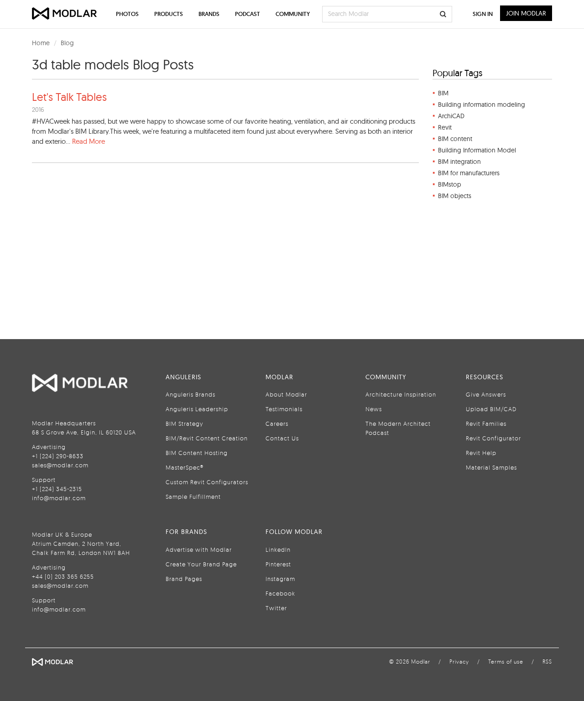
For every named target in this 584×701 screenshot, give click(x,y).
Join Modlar (526, 13)
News (373, 409)
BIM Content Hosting (197, 452)
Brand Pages (184, 578)
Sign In (483, 14)
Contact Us (282, 438)
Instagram (280, 578)
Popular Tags (457, 72)
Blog (67, 43)
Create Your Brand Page (201, 564)
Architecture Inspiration (400, 394)
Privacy (459, 661)
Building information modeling (481, 104)
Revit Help (481, 452)
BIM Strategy (184, 423)
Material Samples (491, 467)
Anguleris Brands (190, 394)
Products (168, 14)
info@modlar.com (59, 498)
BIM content (455, 139)
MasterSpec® (184, 467)
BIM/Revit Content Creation (207, 438)
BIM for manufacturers (469, 173)
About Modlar (286, 394)
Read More (88, 141)
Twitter (276, 608)
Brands (208, 14)
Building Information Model (477, 150)
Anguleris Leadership (197, 409)
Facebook (280, 593)
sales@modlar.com (60, 465)
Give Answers (486, 394)
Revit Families (486, 423)
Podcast (247, 14)
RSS (547, 661)
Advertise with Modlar (199, 549)
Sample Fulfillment (193, 496)
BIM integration (459, 161)
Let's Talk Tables (69, 97)
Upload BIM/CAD (491, 409)
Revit (445, 127)
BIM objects (454, 196)
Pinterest (278, 564)
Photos (127, 14)
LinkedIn (278, 549)
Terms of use (505, 661)
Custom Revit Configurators (207, 482)
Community (293, 14)
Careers (277, 423)
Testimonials (284, 409)
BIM (443, 93)
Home (41, 43)
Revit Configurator (493, 438)
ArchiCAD (451, 116)
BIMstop (449, 184)
